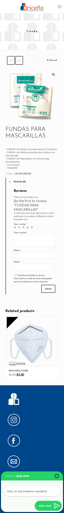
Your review (20, 232)
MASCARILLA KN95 (18, 370)
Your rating (20, 224)
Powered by (10, 476)
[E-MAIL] (13, 466)
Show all (53, 60)
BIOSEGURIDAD (23, 173)
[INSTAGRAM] (13, 425)
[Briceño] (32, 7)
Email (17, 261)
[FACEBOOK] (13, 446)
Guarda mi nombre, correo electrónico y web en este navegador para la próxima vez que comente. (33, 278)
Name (17, 250)
